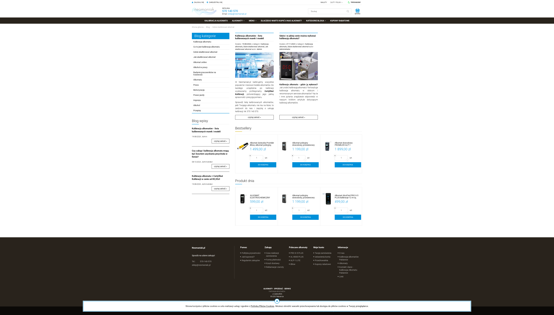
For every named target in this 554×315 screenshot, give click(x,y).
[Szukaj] (348, 11)
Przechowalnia (321, 260)
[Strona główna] (204, 11)
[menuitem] (216, 20)
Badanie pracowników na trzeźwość (204, 73)
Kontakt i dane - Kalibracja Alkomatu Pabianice (348, 270)
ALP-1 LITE (295, 260)
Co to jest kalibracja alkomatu (206, 47)
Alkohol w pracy (200, 67)
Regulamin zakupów (251, 260)
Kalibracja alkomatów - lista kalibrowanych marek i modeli (249, 37)
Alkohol (196, 105)
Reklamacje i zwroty (275, 267)
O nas (341, 253)
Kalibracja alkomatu (202, 42)
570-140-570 (202, 261)
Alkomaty (197, 80)
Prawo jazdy (198, 95)
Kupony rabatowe (323, 264)
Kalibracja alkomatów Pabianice (349, 258)
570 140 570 (230, 11)
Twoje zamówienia (323, 253)
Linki (341, 276)
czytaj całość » (220, 141)
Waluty (324, 2)
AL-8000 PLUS (296, 257)
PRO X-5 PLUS (296, 253)
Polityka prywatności (251, 253)
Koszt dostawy (272, 263)
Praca (196, 85)
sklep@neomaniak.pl (237, 14)
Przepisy (197, 110)
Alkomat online (200, 62)
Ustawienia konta (322, 257)
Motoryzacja (199, 90)
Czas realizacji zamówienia (272, 254)
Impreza (197, 100)
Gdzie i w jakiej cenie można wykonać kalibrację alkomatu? (297, 37)
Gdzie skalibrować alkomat (205, 52)
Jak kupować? (248, 257)
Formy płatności (273, 260)
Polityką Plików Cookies (262, 306)
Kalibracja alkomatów (277, 291)
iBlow (292, 264)
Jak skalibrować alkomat (204, 57)
